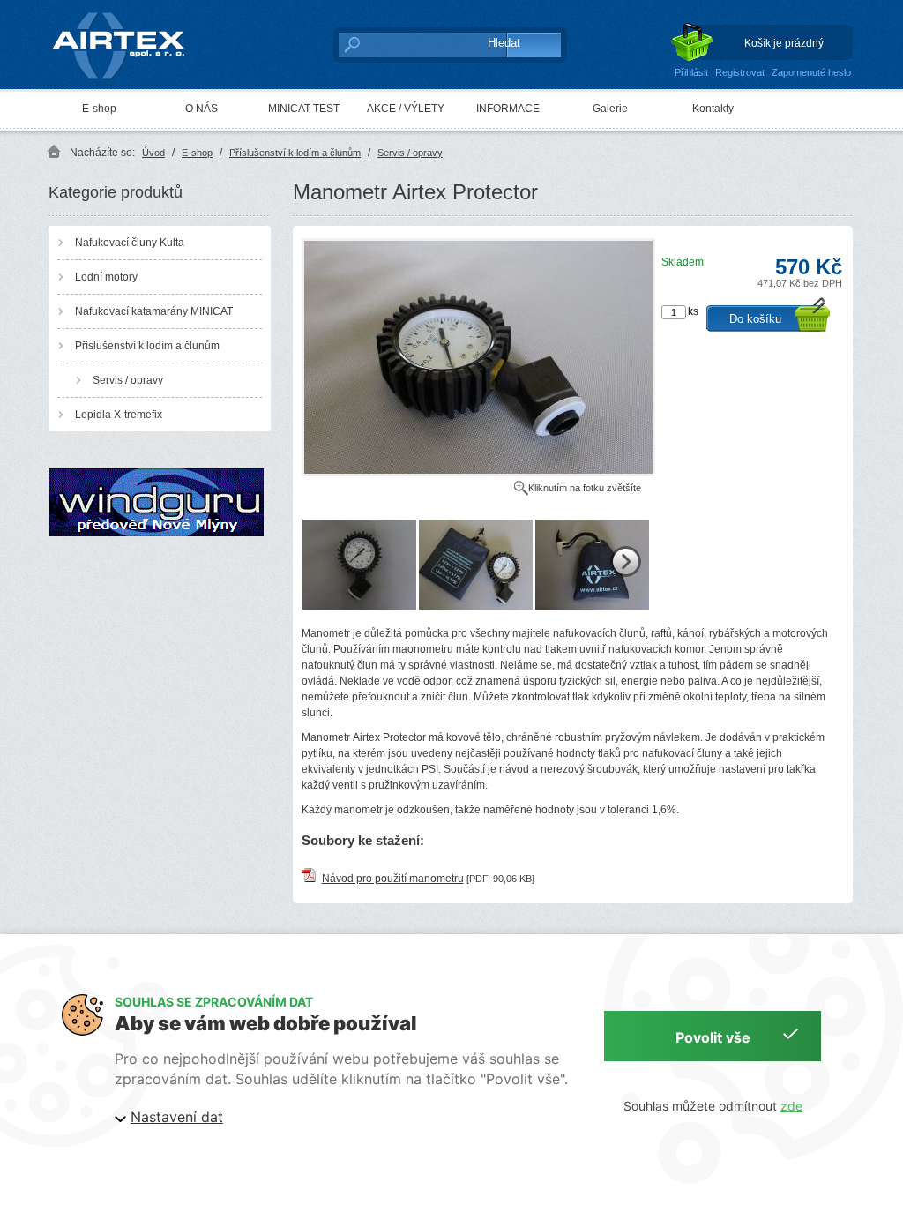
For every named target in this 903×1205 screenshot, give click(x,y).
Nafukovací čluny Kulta (129, 242)
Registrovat (740, 72)
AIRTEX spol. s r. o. (131, 14)
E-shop (99, 108)
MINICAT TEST (304, 108)
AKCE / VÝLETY (405, 108)
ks (693, 311)
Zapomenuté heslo (811, 72)
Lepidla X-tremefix (118, 414)
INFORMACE (508, 108)
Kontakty (713, 108)
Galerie (610, 108)
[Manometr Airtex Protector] (478, 473)
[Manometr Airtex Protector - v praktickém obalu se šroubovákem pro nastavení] (592, 606)
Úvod (153, 152)
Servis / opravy (410, 152)
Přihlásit (691, 72)
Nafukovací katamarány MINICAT (154, 311)
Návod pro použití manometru (393, 878)
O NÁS (201, 108)
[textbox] (403, 44)
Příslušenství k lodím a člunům (295, 152)
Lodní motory (106, 277)
